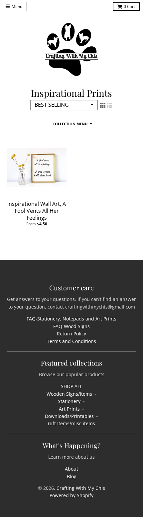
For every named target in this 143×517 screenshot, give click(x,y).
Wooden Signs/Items (69, 394)
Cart (129, 6)
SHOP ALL (71, 386)
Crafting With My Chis (81, 488)
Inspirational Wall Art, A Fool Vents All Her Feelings (36, 210)
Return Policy (71, 333)
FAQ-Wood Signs (71, 326)
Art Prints (69, 409)
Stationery (69, 401)
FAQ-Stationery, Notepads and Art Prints (71, 319)
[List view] (109, 105)
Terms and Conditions (71, 341)
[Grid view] (102, 105)
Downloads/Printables (69, 416)
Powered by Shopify (71, 495)
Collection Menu (70, 123)
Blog (71, 476)
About (71, 469)
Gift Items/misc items (71, 423)
